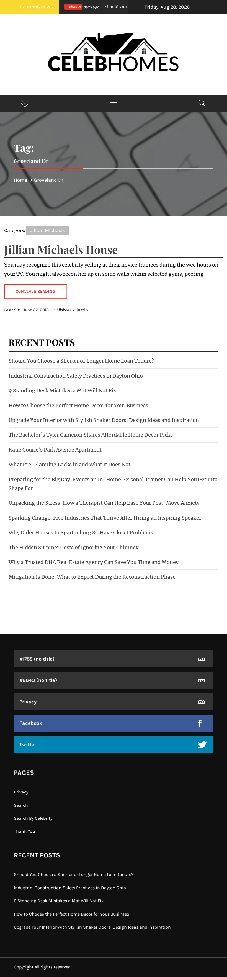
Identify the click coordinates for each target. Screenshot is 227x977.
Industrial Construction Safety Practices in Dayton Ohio (76, 376)
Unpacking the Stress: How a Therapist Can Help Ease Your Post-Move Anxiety (104, 503)
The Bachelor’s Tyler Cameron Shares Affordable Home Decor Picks (91, 435)
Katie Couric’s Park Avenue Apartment (55, 450)
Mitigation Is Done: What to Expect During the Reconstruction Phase (92, 577)
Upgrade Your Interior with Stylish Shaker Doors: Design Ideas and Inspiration (104, 420)
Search (21, 805)
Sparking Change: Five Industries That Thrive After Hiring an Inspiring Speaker (105, 518)
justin (82, 310)
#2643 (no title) (38, 680)
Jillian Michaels (47, 230)
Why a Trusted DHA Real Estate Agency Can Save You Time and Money (94, 562)
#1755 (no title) (37, 659)
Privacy (28, 702)
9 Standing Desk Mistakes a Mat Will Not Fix (62, 390)
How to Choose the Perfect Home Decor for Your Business (78, 405)
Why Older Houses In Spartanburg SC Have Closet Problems (81, 532)
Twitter (27, 744)
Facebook (30, 723)
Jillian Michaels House (61, 249)
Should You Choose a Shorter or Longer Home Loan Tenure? (81, 361)
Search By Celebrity (33, 818)
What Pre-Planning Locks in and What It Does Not (69, 464)
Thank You (24, 831)
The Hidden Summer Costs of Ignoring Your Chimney (73, 547)
